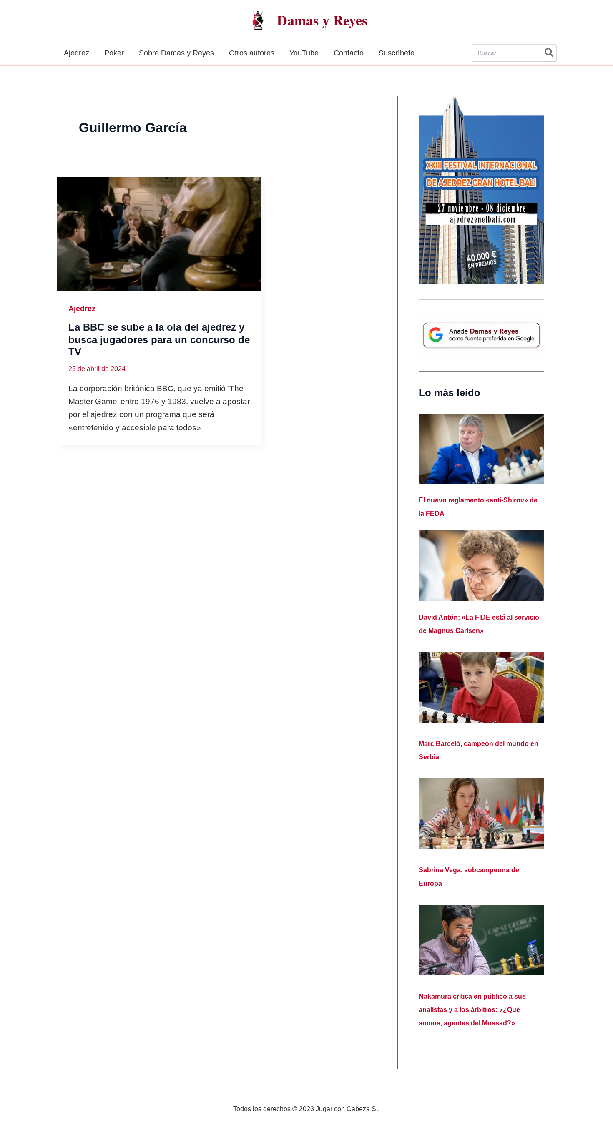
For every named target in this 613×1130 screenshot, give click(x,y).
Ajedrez (81, 308)
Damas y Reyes (322, 20)
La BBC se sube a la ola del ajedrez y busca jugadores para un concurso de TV (159, 339)
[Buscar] (549, 53)
